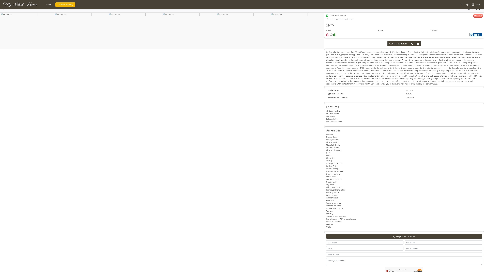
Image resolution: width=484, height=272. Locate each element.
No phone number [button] (405, 236)
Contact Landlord (398, 43)
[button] (48, 5)
